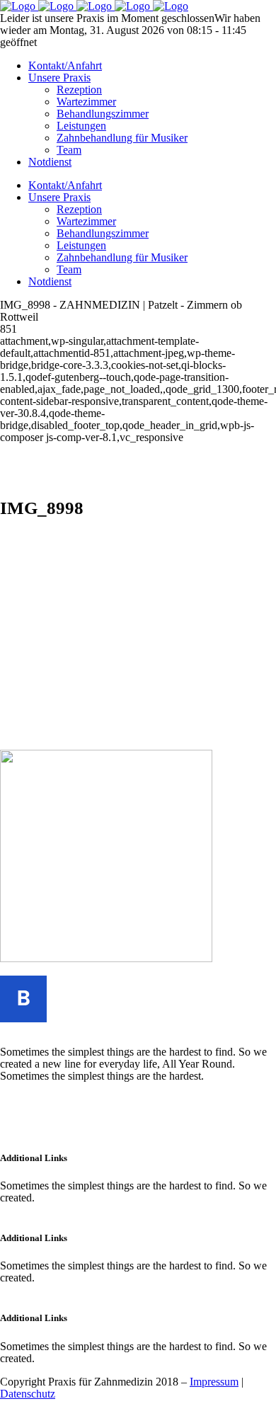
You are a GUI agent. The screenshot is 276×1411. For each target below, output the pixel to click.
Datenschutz (27, 1394)
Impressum (214, 1382)
